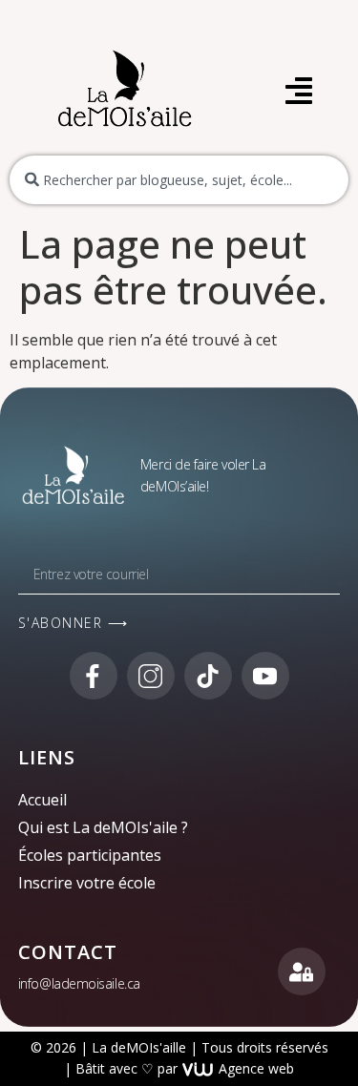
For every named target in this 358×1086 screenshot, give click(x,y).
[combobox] (179, 180)
